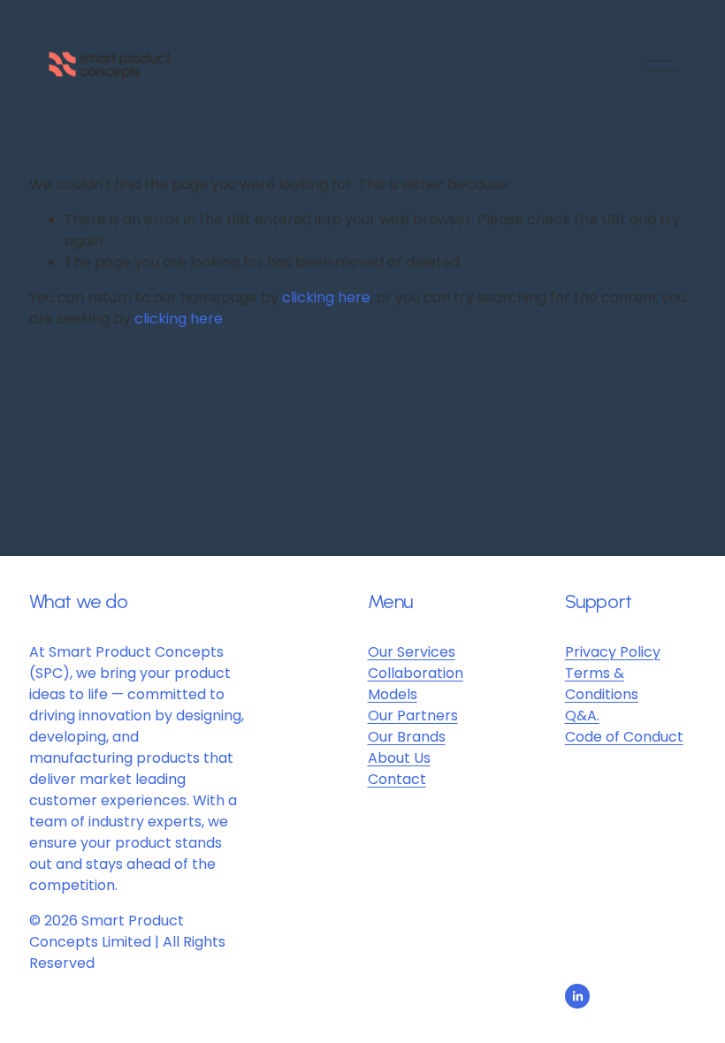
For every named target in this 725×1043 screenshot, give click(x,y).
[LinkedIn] (577, 996)
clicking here (326, 297)
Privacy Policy (612, 652)
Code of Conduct (624, 737)
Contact (397, 779)
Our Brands (407, 737)
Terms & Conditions (601, 683)
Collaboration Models (415, 683)
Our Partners (413, 715)
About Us (399, 758)
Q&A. (582, 715)
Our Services (411, 652)
